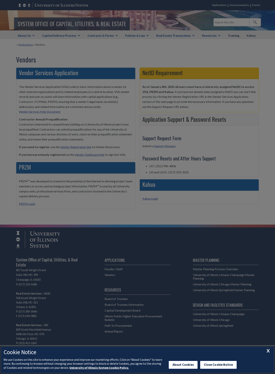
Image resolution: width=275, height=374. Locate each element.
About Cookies (183, 364)
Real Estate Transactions (173, 35)
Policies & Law (135, 35)
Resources (209, 35)
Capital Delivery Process (59, 35)
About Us (24, 35)
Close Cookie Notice (218, 364)
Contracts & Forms (101, 35)
